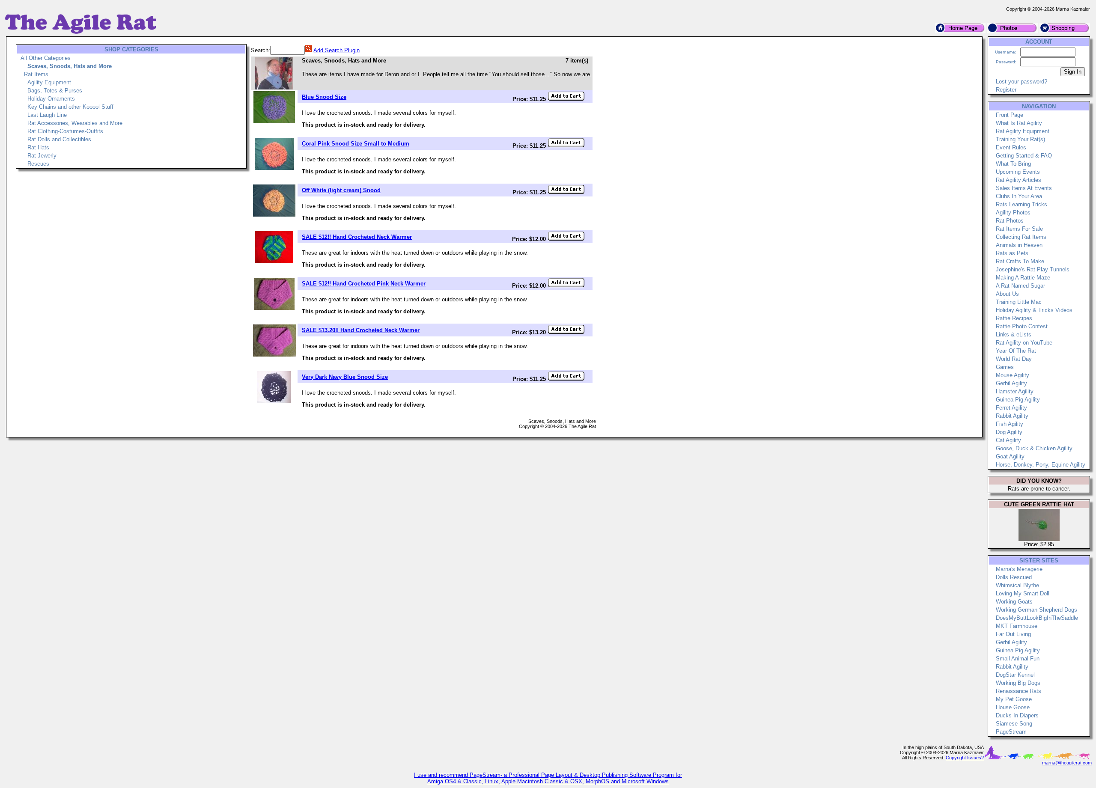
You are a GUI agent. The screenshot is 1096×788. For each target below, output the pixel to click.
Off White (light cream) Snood (341, 190)
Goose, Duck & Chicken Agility (1034, 448)
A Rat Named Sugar (1020, 285)
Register (1006, 89)
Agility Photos (1013, 212)
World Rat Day (1014, 359)
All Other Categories (46, 58)
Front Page (1009, 115)
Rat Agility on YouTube (1024, 342)
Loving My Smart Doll (1022, 593)
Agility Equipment (49, 82)
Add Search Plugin (336, 50)
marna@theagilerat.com (1067, 762)
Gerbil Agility (1011, 383)
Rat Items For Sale (1019, 229)
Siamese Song (1014, 723)
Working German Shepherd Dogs (1036, 610)
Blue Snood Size (324, 97)
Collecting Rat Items (1021, 237)
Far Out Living (1013, 634)
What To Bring (1013, 164)
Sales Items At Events (1024, 188)
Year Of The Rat (1016, 351)
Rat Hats (38, 147)
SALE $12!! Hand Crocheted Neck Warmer (357, 237)
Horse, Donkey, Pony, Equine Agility (1040, 464)
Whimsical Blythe (1017, 585)
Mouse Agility (1012, 375)
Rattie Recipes (1014, 318)
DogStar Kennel (1015, 675)
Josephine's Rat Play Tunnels (1032, 269)
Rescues (38, 164)
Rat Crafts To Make (1020, 261)
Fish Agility (1009, 424)
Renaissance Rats (1018, 691)
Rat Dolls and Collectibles (59, 139)
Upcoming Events (1018, 172)
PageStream (1011, 732)
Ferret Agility (1011, 407)
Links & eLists (1013, 334)
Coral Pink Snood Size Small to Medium (355, 143)
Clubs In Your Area (1019, 196)
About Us (1007, 294)
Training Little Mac (1019, 302)
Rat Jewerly (42, 155)
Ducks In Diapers (1017, 715)
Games (1005, 367)
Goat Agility (1010, 456)
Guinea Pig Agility (1018, 399)
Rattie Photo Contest (1022, 326)
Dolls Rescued (1014, 577)
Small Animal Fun (1017, 658)
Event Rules (1011, 147)
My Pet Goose (1014, 699)
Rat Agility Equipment (1022, 131)
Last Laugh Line (47, 115)
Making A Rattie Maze (1023, 277)
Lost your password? (1021, 81)
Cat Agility (1008, 440)
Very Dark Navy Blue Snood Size (345, 377)
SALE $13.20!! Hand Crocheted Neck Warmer (361, 330)
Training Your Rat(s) (1020, 139)
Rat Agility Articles (1018, 180)
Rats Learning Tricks (1021, 204)
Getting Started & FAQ (1024, 155)
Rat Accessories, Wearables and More (74, 123)
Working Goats (1014, 601)
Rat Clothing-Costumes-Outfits (65, 131)
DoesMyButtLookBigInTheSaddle (1037, 618)
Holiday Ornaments (51, 98)
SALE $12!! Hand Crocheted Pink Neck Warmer (364, 283)
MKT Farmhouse (1016, 626)
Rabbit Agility (1012, 416)
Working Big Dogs (1018, 683)
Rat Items (36, 74)
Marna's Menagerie (1019, 569)
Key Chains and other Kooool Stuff (70, 107)
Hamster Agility (1014, 391)
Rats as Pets (1012, 253)
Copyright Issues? (965, 757)
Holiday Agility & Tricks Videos (1034, 310)
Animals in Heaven (1019, 245)
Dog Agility (1009, 432)
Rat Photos (1010, 220)
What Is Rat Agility (1019, 123)
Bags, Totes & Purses (54, 90)
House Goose (1013, 707)
